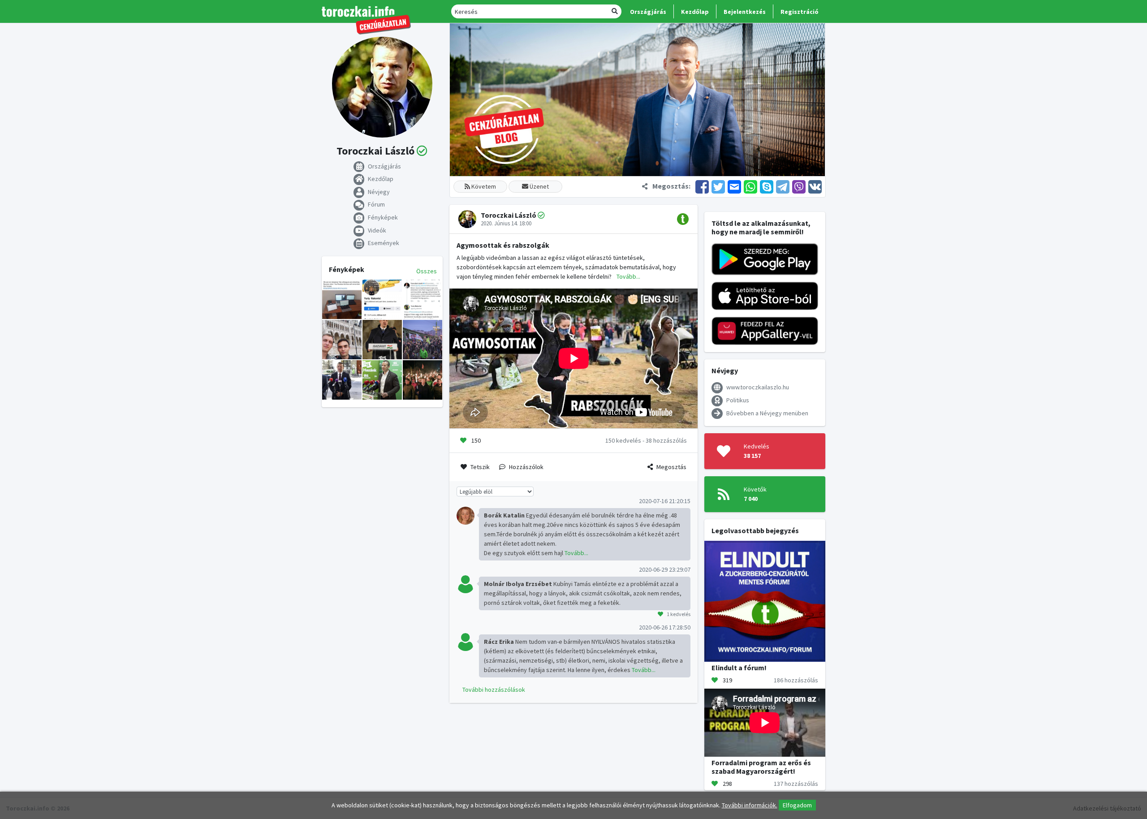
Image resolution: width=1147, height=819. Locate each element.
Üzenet (538, 186)
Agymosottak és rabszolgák (503, 245)
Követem (483, 186)
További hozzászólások (493, 689)
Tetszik (480, 467)
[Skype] (767, 186)
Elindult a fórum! (739, 667)
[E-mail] (734, 186)
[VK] (814, 186)
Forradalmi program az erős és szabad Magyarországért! (761, 767)
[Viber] (799, 186)
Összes (426, 271)
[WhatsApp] (750, 186)
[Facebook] (702, 186)
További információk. (749, 805)
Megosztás (671, 467)
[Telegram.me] (783, 186)
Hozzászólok (526, 467)
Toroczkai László (508, 215)
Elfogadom (797, 805)
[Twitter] (718, 186)
